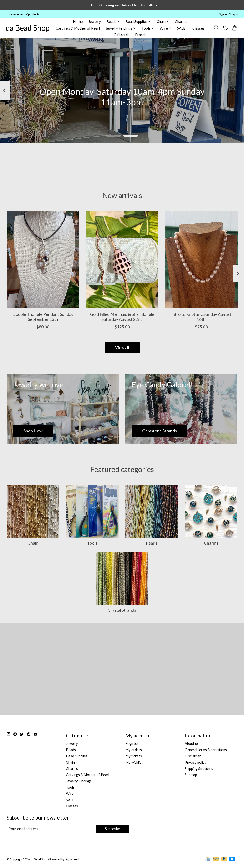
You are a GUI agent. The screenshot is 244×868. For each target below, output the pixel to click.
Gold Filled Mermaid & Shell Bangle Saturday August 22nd (122, 317)
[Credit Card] (208, 859)
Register (131, 744)
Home (78, 21)
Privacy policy (195, 762)
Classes (198, 28)
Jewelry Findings (79, 781)
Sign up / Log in (228, 14)
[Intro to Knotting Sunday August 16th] (201, 259)
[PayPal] (216, 859)
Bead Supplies (76, 756)
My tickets (133, 756)
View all (122, 347)
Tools (92, 543)
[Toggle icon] (216, 28)
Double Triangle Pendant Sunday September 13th (42, 317)
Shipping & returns (199, 769)
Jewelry (94, 21)
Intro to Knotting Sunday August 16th (201, 317)
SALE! (182, 28)
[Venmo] (232, 859)
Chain (33, 543)
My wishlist (134, 762)
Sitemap (191, 775)
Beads (71, 750)
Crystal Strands (122, 610)
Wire (70, 793)
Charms (181, 21)
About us (192, 744)
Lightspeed (72, 859)
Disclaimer (193, 756)
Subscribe (112, 829)
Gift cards (121, 34)
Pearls (152, 543)
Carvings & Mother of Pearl (78, 28)
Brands (140, 34)
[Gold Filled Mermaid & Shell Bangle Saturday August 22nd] (122, 259)
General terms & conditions (206, 750)
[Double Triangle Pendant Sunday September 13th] (43, 259)
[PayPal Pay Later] (224, 859)
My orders (133, 750)
